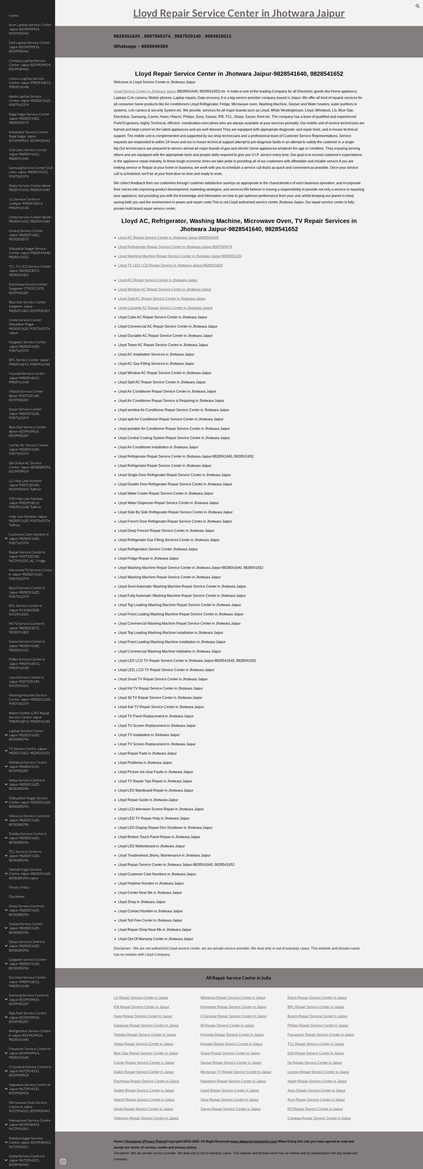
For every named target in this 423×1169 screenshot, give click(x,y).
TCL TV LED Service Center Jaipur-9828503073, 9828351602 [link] (30, 270)
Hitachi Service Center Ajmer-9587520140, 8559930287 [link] (26, 395)
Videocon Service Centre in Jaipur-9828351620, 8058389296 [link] (29, 820)
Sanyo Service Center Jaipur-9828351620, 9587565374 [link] (25, 413)
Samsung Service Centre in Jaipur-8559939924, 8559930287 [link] (29, 999)
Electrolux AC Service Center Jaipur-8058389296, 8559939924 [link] (30, 467)
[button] (417, 6)
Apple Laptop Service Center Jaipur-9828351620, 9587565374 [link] (30, 100)
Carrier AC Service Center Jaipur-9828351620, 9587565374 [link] (28, 449)
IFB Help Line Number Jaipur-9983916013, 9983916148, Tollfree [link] (26, 502)
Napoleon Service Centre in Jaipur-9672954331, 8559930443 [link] (29, 1088)
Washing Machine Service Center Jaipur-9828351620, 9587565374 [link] (30, 699)
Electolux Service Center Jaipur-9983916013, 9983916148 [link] (27, 981)
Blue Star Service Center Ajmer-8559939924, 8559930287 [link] (27, 431)
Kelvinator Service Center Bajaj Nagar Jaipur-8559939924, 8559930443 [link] (29, 136)
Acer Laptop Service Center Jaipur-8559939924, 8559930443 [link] (30, 28)
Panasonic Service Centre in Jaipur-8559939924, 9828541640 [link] (30, 1053)
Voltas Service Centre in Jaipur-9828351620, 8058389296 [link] (27, 784)
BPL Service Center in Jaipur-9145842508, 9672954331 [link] (25, 609)
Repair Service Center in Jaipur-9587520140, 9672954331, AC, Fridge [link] (27, 556)
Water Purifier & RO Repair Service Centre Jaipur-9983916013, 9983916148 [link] (29, 717)
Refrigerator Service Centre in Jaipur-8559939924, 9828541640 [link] (30, 1035)
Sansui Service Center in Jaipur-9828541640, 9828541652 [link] (27, 645)
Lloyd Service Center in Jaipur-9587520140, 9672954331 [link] (26, 681)
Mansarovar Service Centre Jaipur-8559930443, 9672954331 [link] (30, 1124)
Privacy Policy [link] (19, 887)
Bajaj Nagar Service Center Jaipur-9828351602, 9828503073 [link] (29, 118)
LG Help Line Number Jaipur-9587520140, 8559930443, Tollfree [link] (25, 485)
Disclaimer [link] (17, 896)
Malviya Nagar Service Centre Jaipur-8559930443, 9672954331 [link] (30, 1142)
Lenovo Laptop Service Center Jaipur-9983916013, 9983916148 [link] (30, 82)
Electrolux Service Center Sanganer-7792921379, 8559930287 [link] (28, 288)
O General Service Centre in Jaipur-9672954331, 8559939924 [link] (30, 1071)
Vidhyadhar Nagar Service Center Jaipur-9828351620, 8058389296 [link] (30, 802)
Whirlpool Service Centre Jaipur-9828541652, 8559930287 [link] (28, 766)
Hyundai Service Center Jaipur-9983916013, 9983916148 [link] (27, 377)
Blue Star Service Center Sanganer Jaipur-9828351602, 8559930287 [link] (29, 306)
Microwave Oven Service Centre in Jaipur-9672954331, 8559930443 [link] (29, 1106)
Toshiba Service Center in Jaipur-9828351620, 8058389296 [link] (28, 837)
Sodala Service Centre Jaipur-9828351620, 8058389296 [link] (26, 928)
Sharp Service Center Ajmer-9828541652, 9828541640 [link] (30, 187)
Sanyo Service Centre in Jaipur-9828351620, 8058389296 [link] (27, 945)
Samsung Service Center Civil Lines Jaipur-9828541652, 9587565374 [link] (30, 171)
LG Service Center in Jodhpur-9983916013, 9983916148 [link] (26, 203)
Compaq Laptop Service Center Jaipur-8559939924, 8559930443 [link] (30, 64)
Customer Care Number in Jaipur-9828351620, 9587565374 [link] (29, 538)
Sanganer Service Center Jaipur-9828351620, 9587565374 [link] (27, 346)
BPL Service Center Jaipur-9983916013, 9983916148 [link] (29, 362)
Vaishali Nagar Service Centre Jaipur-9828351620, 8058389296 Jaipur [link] (30, 873)
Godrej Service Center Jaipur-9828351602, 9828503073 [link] (26, 234)
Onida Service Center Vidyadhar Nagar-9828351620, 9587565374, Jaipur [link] (29, 326)
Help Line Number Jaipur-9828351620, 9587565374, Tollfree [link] (29, 520)
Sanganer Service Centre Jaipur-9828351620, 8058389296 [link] (27, 963)
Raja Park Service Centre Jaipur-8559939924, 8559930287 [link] (27, 1017)
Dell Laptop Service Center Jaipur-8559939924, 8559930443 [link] (29, 46)
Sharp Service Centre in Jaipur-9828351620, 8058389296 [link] (26, 910)
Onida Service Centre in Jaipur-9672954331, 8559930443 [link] (27, 1160)
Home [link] (14, 15)
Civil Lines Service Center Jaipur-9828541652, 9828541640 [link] (28, 154)
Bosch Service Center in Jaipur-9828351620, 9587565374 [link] (27, 592)
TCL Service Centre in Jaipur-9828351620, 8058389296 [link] (25, 855)
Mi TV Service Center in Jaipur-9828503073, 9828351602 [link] (26, 627)
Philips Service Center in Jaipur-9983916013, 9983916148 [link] (27, 663)
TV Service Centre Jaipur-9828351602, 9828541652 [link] (29, 750)
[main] (239, 13)
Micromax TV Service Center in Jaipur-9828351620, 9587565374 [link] (30, 574)
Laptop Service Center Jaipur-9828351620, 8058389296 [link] (26, 735)
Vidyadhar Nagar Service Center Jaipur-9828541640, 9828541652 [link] (30, 252)
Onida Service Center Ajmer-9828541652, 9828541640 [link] (30, 219)
